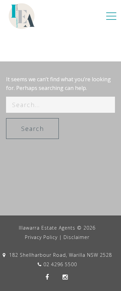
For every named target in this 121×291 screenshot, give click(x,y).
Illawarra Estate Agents (47, 228)
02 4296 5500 (60, 264)
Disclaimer (76, 237)
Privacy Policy (41, 237)
